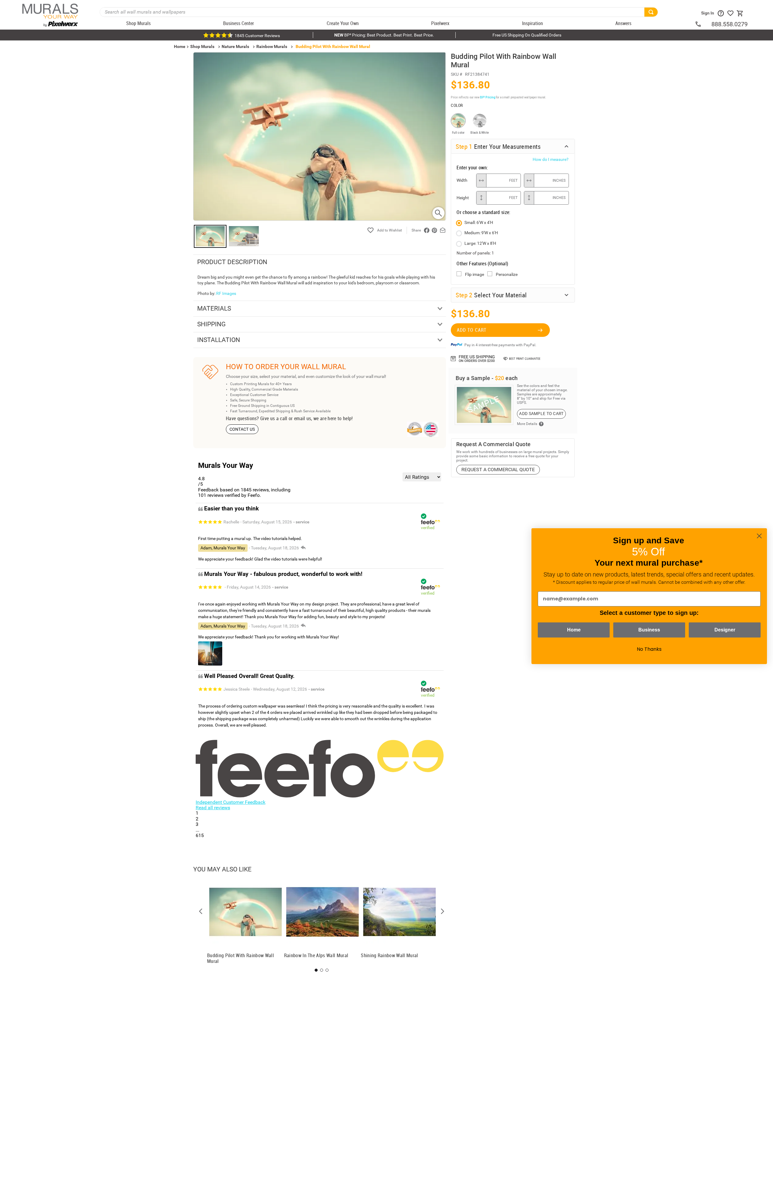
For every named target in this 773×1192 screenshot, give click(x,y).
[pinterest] (434, 230)
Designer (724, 629)
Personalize (507, 274)
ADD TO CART (471, 330)
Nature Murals (235, 46)
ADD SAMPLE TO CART (541, 413)
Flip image (474, 274)
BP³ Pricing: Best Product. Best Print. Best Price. (384, 35)
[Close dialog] (759, 536)
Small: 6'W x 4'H (478, 222)
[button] (201, 911)
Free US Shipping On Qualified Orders (526, 35)
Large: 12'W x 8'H (480, 243)
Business (649, 629)
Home (574, 629)
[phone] (702, 24)
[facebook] (426, 230)
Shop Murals (202, 46)
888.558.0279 (729, 24)
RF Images (226, 293)
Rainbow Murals (271, 46)
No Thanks (649, 649)
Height (463, 197)
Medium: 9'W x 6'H (481, 232)
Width (462, 180)
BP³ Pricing (487, 97)
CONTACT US (242, 429)
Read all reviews (213, 807)
